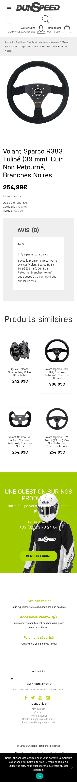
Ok (39, 776)
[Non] (72, 768)
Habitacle (43, 42)
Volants (55, 42)
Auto (32, 42)
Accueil (9, 42)
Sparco (18, 210)
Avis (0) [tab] (28, 230)
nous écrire (40, 556)
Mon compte (38, 709)
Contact (38, 712)
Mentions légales (38, 715)
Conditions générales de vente (38, 719)
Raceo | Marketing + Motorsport (38, 722)
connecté (45, 276)
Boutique (21, 42)
